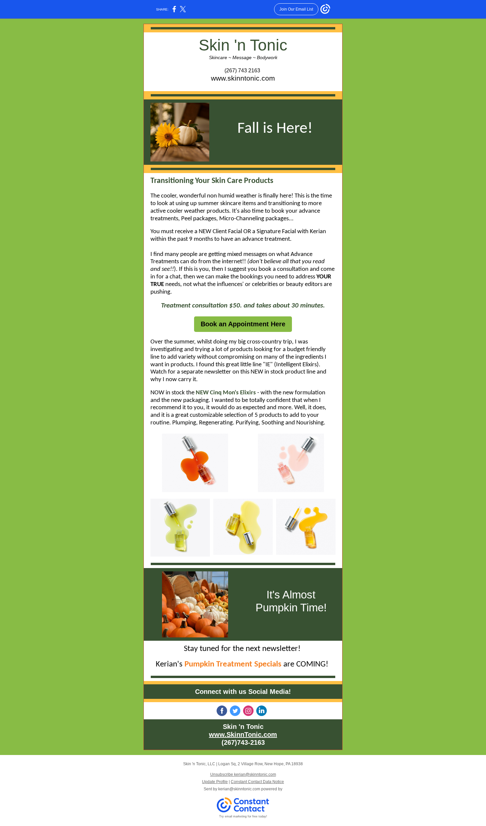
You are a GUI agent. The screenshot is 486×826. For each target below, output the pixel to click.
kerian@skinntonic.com (239, 789)
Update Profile (215, 781)
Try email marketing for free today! (243, 816)
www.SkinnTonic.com (243, 734)
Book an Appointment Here (243, 324)
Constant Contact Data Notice (257, 781)
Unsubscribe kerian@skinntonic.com (243, 774)
